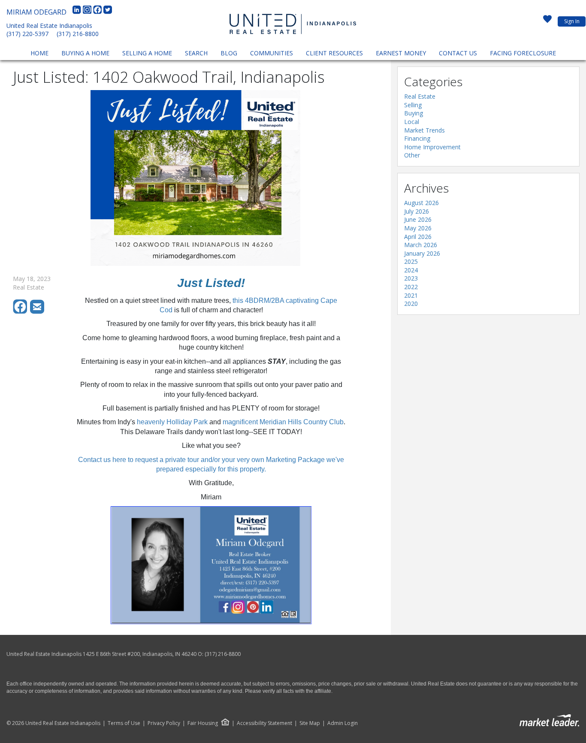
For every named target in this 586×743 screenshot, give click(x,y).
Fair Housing (202, 723)
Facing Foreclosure (523, 53)
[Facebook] (98, 12)
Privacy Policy (164, 723)
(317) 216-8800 (78, 34)
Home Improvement (432, 147)
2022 (411, 287)
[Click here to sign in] (547, 21)
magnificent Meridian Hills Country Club (283, 422)
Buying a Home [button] (85, 53)
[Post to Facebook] (21, 312)
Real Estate (419, 96)
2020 (411, 303)
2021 (411, 295)
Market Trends (424, 130)
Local (411, 122)
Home (39, 53)
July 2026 (416, 211)
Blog (229, 53)
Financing (417, 138)
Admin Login (342, 723)
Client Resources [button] (334, 53)
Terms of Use (124, 723)
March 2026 (420, 245)
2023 (411, 278)
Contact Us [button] (458, 53)
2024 (411, 270)
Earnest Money (401, 53)
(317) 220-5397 (27, 34)
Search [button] (196, 53)
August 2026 (421, 203)
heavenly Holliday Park (172, 422)
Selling (413, 105)
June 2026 (418, 219)
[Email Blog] (37, 312)
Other (412, 155)
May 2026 (418, 228)
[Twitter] (107, 12)
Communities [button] (271, 53)
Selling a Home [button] (147, 53)
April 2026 (418, 237)
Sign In (572, 21)
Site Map (309, 723)
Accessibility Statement (264, 723)
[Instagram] (88, 12)
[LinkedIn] (77, 12)
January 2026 (422, 253)
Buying (413, 113)
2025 (411, 261)
